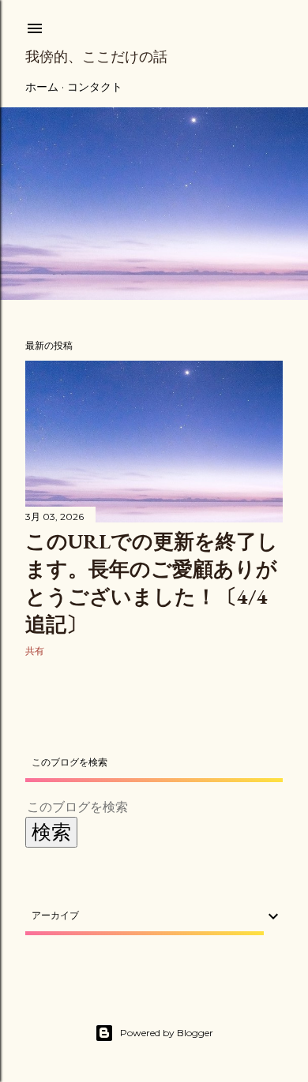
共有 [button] (34, 651)
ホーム (41, 87)
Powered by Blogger (166, 1033)
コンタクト (94, 87)
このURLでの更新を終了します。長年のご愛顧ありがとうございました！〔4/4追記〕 (151, 583)
